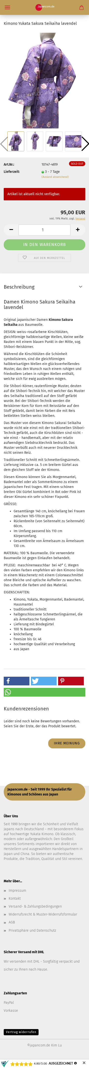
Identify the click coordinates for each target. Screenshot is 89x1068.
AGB (12, 922)
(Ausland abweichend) (55, 177)
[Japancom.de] (44, 7)
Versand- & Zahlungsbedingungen (35, 906)
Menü (7, 7)
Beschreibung (19, 287)
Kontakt (15, 898)
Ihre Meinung (67, 743)
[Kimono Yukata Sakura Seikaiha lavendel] (44, 80)
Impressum (17, 890)
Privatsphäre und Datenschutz (32, 930)
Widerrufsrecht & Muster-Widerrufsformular (43, 914)
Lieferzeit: (12, 172)
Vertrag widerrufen (21, 1032)
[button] (11, 230)
